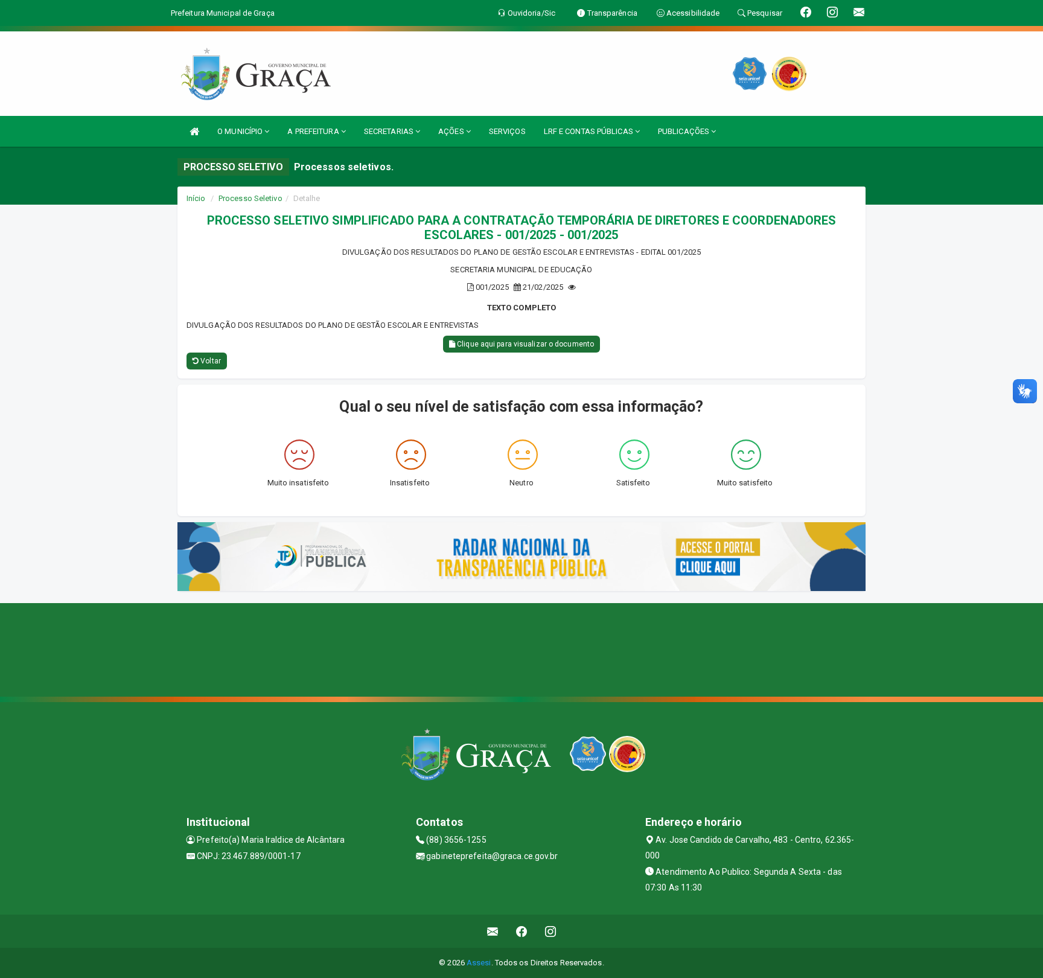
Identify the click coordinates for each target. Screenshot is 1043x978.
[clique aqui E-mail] (492, 931)
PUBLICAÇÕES (684, 131)
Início (196, 198)
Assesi (479, 962)
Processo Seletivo (250, 198)
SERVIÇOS (507, 131)
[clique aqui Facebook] (521, 931)
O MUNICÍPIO (240, 131)
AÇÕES (452, 131)
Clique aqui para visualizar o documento (524, 344)
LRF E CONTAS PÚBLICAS (589, 131)
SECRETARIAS (389, 131)
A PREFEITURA (313, 131)
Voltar (210, 361)
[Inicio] (194, 131)
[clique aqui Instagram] (550, 931)
